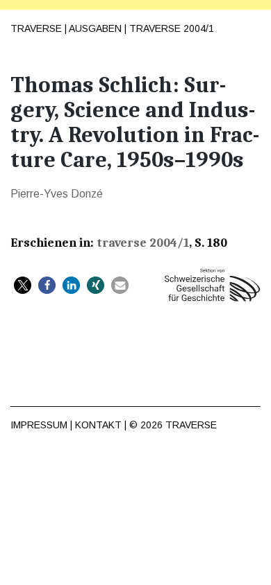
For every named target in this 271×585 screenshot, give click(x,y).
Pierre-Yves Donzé (56, 194)
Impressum (38, 424)
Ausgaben (95, 28)
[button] (22, 285)
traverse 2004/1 (171, 28)
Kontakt (98, 424)
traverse (191, 424)
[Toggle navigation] (249, 21)
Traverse (36, 28)
